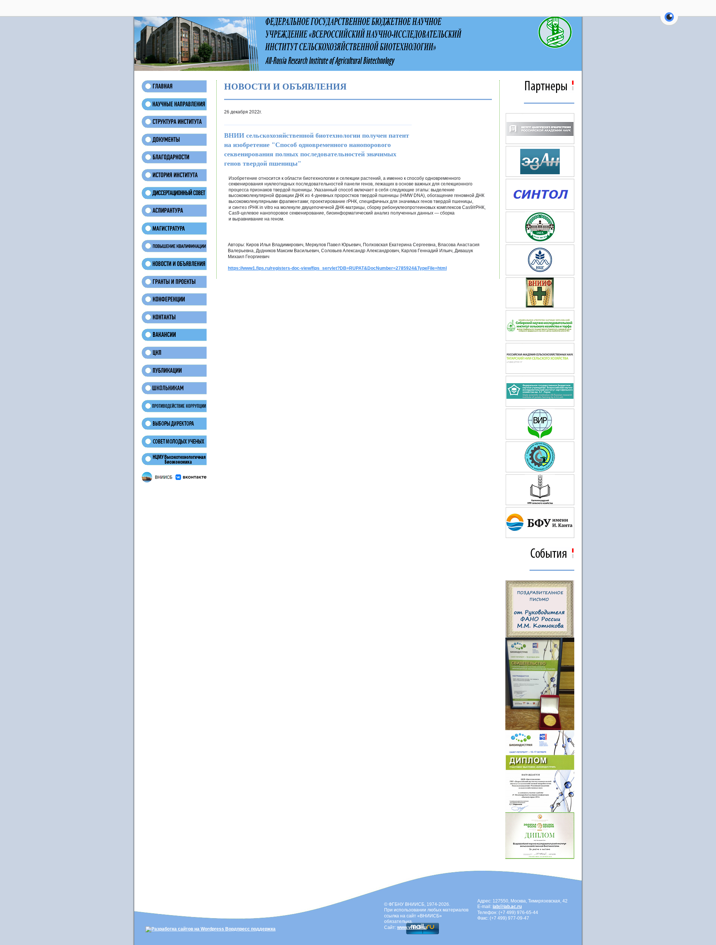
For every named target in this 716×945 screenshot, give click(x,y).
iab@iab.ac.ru (507, 906)
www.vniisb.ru (412, 927)
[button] (669, 21)
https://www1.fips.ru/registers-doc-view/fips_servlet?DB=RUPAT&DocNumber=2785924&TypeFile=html (337, 268)
